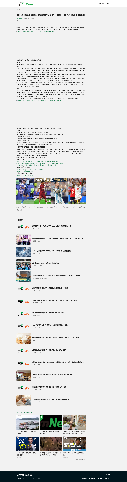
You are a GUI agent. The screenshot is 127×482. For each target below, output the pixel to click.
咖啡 (33, 207)
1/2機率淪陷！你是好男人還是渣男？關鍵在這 (26, 454)
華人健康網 (19, 18)
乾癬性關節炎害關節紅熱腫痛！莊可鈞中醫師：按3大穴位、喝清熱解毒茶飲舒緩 (39, 163)
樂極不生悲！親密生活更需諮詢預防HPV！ (73, 454)
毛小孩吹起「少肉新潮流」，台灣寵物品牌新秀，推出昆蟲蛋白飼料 (74, 433)
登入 (108, 3)
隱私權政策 (92, 478)
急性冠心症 (67, 207)
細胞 (60, 207)
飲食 (42, 207)
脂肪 (56, 207)
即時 (20, 9)
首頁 (17, 9)
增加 (38, 207)
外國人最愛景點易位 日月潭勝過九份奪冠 (26, 433)
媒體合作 (107, 478)
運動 (73, 207)
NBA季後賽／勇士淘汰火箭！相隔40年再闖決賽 (50, 433)
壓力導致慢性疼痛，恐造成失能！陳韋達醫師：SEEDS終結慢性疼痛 (36, 165)
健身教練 (19, 210)
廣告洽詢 (100, 478)
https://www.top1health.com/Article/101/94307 (31, 169)
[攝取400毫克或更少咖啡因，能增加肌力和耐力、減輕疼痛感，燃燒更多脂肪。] (43, 113)
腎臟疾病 (79, 207)
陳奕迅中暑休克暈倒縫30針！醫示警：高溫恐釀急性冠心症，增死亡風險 (37, 161)
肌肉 (47, 207)
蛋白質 (19, 207)
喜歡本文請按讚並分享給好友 (25, 171)
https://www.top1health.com (25, 175)
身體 (24, 207)
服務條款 (84, 478)
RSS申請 (101, 3)
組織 (51, 207)
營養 (28, 207)
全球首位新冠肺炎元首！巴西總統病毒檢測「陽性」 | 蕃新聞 (50, 454)
